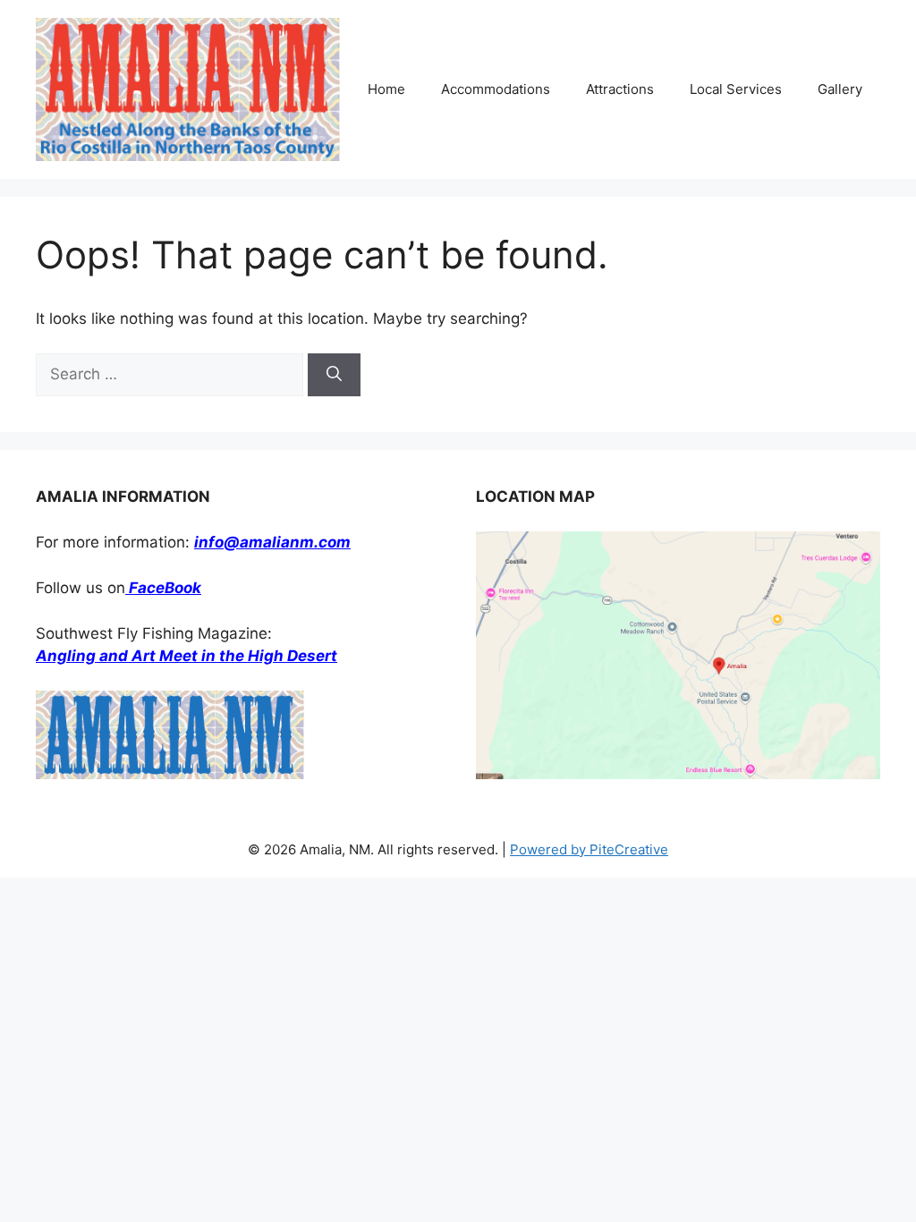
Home (386, 89)
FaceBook (163, 588)
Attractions (620, 89)
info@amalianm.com (272, 542)
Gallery (840, 89)
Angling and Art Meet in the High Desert (186, 656)
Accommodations (495, 89)
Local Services (736, 89)
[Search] (334, 374)
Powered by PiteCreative (589, 849)
